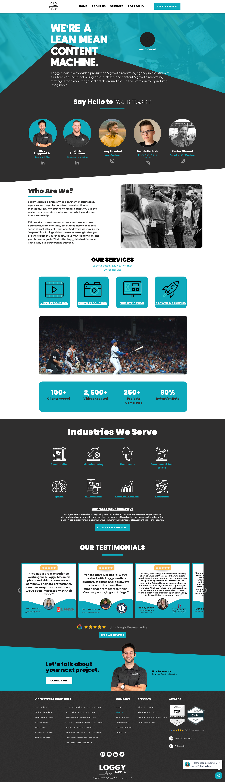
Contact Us (121, 732)
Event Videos (40, 727)
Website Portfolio (124, 727)
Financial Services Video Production (81, 737)
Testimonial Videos (43, 712)
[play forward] (206, 590)
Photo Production (146, 712)
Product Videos (42, 722)
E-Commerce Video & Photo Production (83, 732)
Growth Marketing (146, 722)
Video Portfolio (123, 717)
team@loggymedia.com (186, 738)
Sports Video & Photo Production (80, 712)
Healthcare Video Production (78, 727)
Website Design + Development (152, 717)
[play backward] (19, 590)
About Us (120, 712)
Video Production (146, 707)
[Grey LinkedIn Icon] (42, 162)
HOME (119, 707)
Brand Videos (41, 707)
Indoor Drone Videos (44, 717)
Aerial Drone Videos (44, 732)
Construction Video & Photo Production (83, 707)
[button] (98, 6)
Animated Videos (42, 737)
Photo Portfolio (123, 722)
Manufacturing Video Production (80, 717)
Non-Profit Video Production (78, 743)
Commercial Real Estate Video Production (84, 722)
